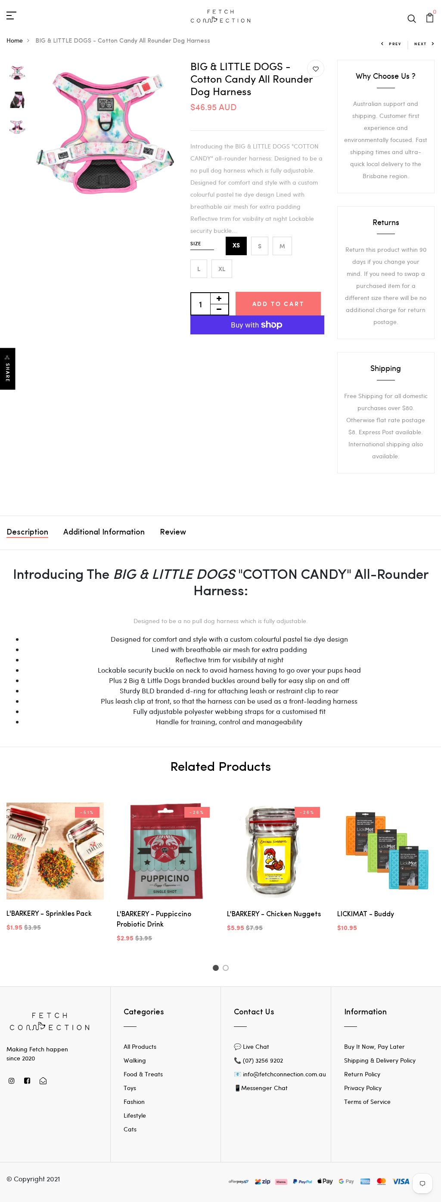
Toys (130, 1088)
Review (173, 533)
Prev (395, 43)
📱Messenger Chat (261, 1088)
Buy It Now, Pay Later (374, 1046)
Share (7, 372)
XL (221, 268)
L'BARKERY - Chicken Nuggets (274, 914)
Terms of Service (367, 1101)
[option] (17, 73)
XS (236, 246)
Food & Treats (143, 1074)
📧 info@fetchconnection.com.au (280, 1074)
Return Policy (362, 1074)
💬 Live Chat (251, 1046)
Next (420, 43)
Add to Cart (278, 303)
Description (27, 533)
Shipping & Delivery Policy (380, 1060)
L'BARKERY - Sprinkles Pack (49, 914)
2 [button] (227, 969)
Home (14, 40)
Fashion (134, 1101)
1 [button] (217, 969)
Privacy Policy (363, 1088)
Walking (135, 1060)
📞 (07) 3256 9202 (258, 1060)
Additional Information (104, 533)
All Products (140, 1046)
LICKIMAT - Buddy (365, 914)
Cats (130, 1129)
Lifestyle (135, 1115)
